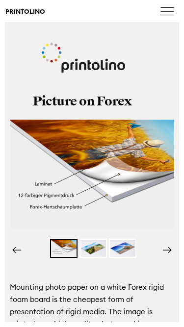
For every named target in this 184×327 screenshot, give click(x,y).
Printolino (25, 11)
